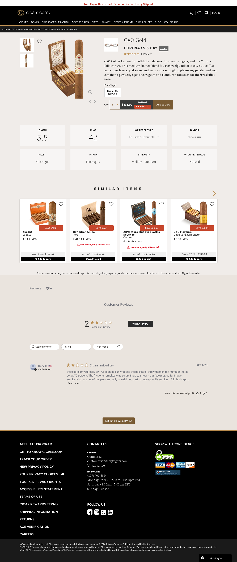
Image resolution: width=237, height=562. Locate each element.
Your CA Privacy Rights (40, 482)
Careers (27, 534)
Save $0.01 (101, 227)
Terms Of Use (31, 497)
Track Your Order (36, 459)
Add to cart (44, 258)
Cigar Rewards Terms (39, 504)
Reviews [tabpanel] (35, 288)
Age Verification (34, 527)
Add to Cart (163, 104)
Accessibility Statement (41, 489)
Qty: (107, 104)
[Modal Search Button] (191, 13)
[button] (23, 22)
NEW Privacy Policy (37, 466)
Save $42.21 (51, 227)
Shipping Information (39, 512)
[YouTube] (110, 512)
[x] (103, 512)
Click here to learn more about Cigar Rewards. (173, 273)
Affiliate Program (36, 444)
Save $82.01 (202, 227)
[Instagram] (96, 512)
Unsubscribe (96, 466)
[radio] (112, 92)
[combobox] (76, 347)
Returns (27, 519)
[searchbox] (44, 347)
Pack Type (110, 85)
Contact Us (94, 457)
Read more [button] (73, 383)
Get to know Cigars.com (41, 452)
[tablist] (118, 288)
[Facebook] (89, 512)
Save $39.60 (151, 227)
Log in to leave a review (118, 420)
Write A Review (140, 323)
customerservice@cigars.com (107, 461)
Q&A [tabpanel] (49, 288)
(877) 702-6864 (97, 476)
